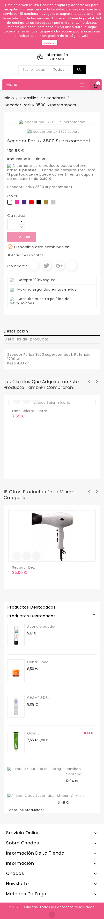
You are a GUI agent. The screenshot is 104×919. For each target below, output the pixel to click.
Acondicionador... (42, 626)
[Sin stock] (16, 555)
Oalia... (33, 733)
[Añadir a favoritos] (26, 555)
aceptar (49, 42)
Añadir (24, 236)
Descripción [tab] (16, 331)
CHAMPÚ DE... (38, 697)
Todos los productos (26, 810)
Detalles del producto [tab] (26, 339)
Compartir (33, 265)
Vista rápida (36, 555)
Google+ (59, 265)
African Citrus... (70, 795)
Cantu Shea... (39, 662)
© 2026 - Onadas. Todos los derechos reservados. (52, 907)
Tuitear (46, 265)
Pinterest (72, 265)
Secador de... (24, 567)
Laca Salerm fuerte (29, 411)
